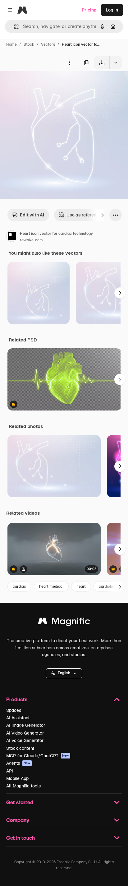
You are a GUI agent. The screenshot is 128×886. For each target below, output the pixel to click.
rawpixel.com (31, 240)
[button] (64, 673)
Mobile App (17, 778)
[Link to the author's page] (11, 237)
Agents (18, 763)
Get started (19, 802)
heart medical (51, 586)
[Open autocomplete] (13, 26)
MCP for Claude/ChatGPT (37, 755)
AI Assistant (18, 718)
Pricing (89, 10)
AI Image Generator (25, 725)
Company (17, 820)
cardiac (19, 586)
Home (11, 44)
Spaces (13, 710)
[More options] (69, 62)
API (9, 771)
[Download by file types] (115, 62)
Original (39, 83)
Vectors (48, 44)
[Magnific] (64, 622)
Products (16, 699)
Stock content (20, 748)
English (64, 672)
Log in (112, 10)
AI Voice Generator (24, 740)
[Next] (102, 215)
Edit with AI (32, 215)
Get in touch (20, 837)
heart (81, 586)
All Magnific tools (23, 786)
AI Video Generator (25, 733)
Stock (29, 44)
